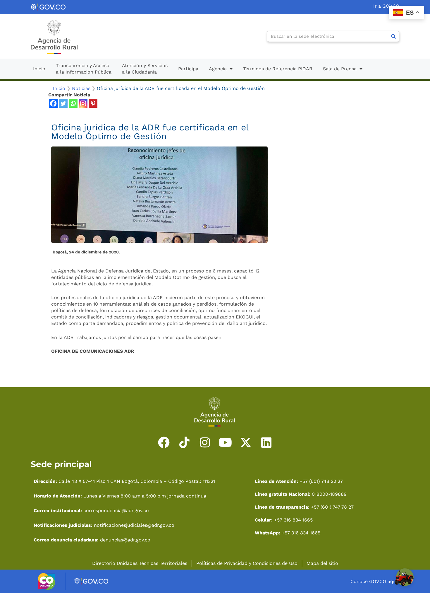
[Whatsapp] (73, 103)
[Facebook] (53, 103)
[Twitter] (63, 103)
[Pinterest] (93, 103)
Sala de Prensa (340, 68)
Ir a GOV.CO (386, 6)
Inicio (39, 68)
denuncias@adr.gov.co (124, 540)
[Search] (393, 36)
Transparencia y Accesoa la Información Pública (83, 69)
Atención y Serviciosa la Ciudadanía (145, 69)
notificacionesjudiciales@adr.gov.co (134, 525)
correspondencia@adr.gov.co (116, 510)
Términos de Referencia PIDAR (277, 68)
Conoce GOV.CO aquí (373, 581)
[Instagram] (83, 103)
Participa (188, 68)
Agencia (218, 68)
